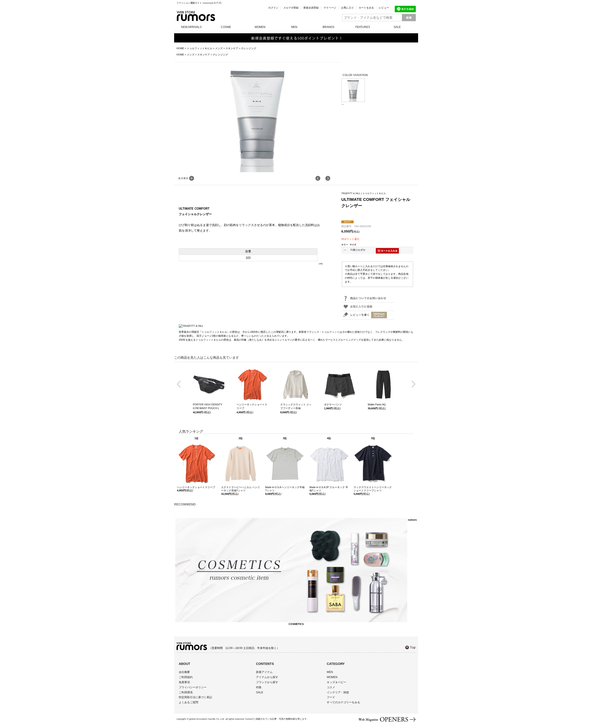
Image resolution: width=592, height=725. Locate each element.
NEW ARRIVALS (191, 27)
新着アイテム (264, 672)
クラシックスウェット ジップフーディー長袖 (295, 406)
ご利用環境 (186, 692)
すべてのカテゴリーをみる (343, 702)
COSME (226, 27)
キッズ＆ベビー (336, 682)
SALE (397, 27)
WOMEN (260, 27)
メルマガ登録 (291, 7)
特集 (259, 687)
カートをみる (366, 7)
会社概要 (184, 672)
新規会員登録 (311, 7)
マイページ (330, 7)
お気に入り (347, 7)
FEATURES (362, 27)
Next (411, 384)
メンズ (219, 48)
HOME (180, 48)
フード (331, 697)
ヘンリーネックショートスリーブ (252, 406)
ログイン (273, 7)
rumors (195, 16)
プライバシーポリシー (193, 687)
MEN (294, 27)
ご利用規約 (186, 677)
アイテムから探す (267, 677)
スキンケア (231, 48)
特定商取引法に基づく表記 (195, 697)
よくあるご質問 (188, 702)
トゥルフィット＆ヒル (199, 48)
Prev (180, 384)
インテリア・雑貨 (338, 692)
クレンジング (248, 48)
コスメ (331, 687)
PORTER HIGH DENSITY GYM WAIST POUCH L (207, 406)
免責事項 (184, 682)
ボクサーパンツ (333, 404)
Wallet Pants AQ (377, 404)
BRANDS (328, 27)
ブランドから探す (267, 682)
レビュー (384, 7)
